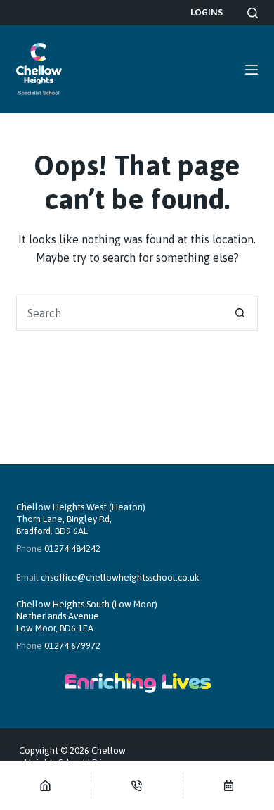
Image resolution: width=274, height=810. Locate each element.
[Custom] (228, 785)
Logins (206, 12)
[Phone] (136, 785)
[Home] (45, 785)
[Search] (252, 13)
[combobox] (120, 313)
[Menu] (251, 69)
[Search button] (240, 313)
